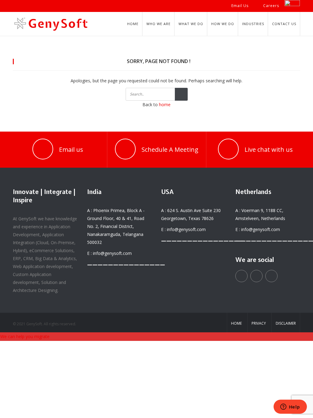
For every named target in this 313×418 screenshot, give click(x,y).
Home (132, 23)
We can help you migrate (25, 336)
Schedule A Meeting (170, 149)
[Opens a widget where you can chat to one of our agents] (290, 407)
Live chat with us (269, 149)
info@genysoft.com (112, 253)
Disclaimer (286, 323)
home (165, 104)
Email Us (240, 5)
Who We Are (158, 23)
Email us (71, 149)
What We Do (191, 23)
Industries (253, 23)
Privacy (259, 323)
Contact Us (284, 23)
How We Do (222, 23)
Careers (271, 5)
